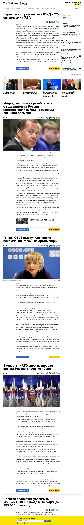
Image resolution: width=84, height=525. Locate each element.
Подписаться (42, 269)
